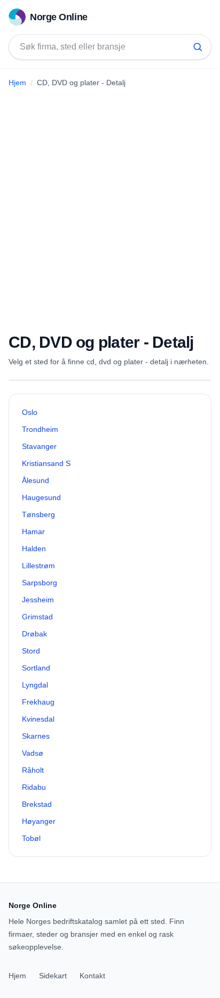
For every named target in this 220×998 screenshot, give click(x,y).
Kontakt (92, 975)
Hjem (17, 82)
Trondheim (40, 429)
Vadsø (32, 753)
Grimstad (37, 616)
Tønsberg (38, 514)
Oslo (29, 412)
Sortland (36, 668)
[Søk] (197, 46)
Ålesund (35, 480)
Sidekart (53, 975)
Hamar (33, 531)
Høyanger (39, 821)
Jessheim (38, 599)
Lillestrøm (38, 565)
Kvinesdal (38, 719)
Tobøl (31, 838)
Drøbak (34, 633)
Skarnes (36, 736)
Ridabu (34, 787)
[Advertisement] (110, 206)
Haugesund (41, 497)
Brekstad (37, 804)
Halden (34, 548)
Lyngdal (35, 685)
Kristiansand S (46, 463)
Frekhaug (38, 702)
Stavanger (39, 446)
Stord (31, 651)
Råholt (33, 770)
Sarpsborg (39, 582)
